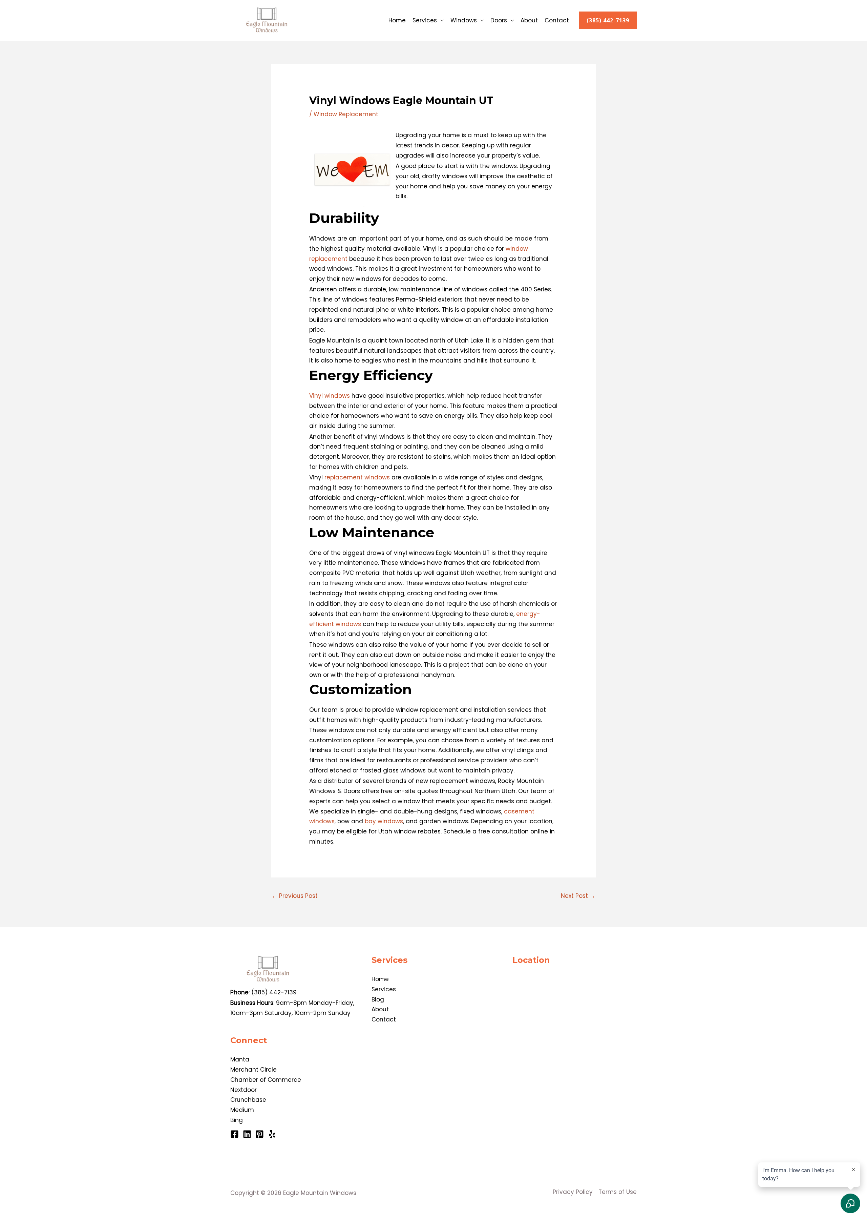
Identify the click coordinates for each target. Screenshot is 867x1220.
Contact (557, 20)
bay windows (384, 821)
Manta (239, 1059)
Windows (463, 20)
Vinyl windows (329, 396)
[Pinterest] (259, 1134)
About (529, 20)
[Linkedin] (247, 1134)
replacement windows (357, 477)
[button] (608, 20)
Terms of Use (617, 1192)
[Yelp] (272, 1134)
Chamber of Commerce (265, 1080)
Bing (236, 1120)
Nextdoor (243, 1090)
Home (397, 20)
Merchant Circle (253, 1070)
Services (425, 20)
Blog (378, 999)
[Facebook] (234, 1134)
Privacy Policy (573, 1192)
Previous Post (295, 896)
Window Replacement (346, 114)
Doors (498, 20)
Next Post (578, 896)
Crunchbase (248, 1100)
